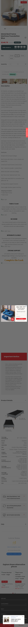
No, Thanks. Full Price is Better (21, 320)
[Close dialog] (26, 306)
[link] (8, 309)
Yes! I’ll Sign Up (21, 318)
